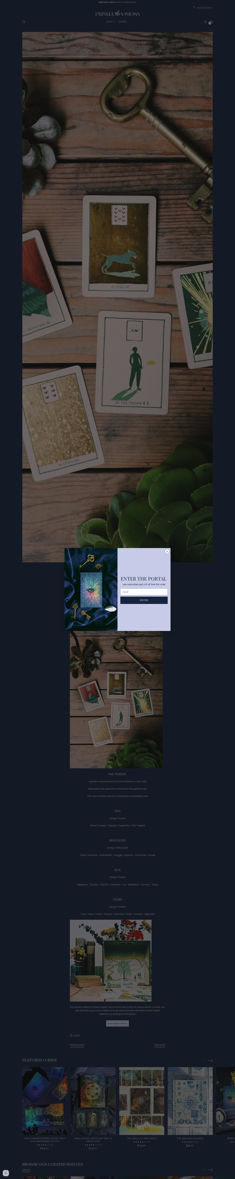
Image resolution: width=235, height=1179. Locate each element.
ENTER (144, 600)
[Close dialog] (167, 551)
